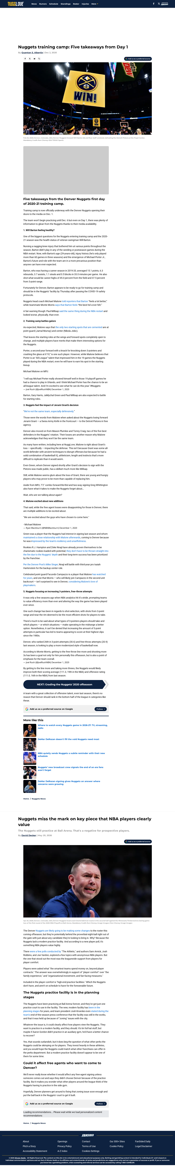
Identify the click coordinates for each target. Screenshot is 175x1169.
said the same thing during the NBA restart (81, 311)
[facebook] (153, 4)
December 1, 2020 (60, 389)
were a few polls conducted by (45, 951)
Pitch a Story (29, 1146)
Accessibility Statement (35, 1151)
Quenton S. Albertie (32, 52)
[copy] (39, 58)
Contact (86, 1141)
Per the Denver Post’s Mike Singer (40, 564)
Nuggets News (39, 799)
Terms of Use (89, 1146)
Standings (65, 4)
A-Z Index (62, 1151)
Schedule (53, 4)
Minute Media (20, 1158)
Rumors (43, 4)
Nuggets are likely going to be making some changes (62, 930)
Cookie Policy (116, 1146)
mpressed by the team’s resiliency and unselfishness (59, 541)
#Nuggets (95, 386)
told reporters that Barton (75, 301)
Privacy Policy (65, 1146)
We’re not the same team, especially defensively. (49, 411)
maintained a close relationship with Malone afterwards (51, 537)
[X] (159, 4)
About (26, 1141)
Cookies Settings (90, 1151)
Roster (76, 4)
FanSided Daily (142, 1141)
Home (26, 799)
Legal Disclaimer (143, 1146)
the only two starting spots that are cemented (78, 327)
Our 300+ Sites (117, 1141)
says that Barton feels (66, 305)
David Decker (29, 835)
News (34, 4)
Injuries (85, 4)
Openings (62, 1141)
